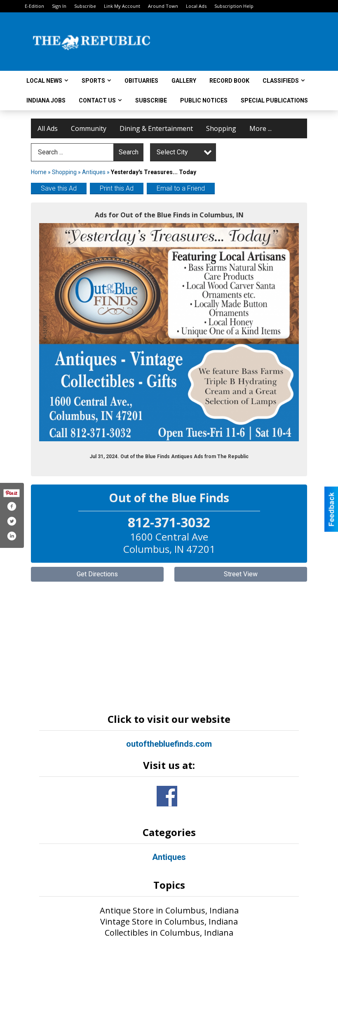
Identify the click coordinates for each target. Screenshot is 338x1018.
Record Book (229, 80)
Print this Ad (117, 188)
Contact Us (97, 100)
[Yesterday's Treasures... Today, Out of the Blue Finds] (169, 332)
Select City (172, 152)
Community (88, 128)
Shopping (221, 128)
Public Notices (204, 100)
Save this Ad (59, 188)
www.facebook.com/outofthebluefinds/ (167, 796)
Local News (44, 80)
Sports (93, 80)
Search (128, 152)
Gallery (183, 80)
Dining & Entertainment (156, 128)
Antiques (94, 172)
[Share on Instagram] (11, 536)
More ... (260, 128)
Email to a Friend (181, 188)
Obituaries (141, 80)
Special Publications (274, 100)
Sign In (59, 6)
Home (39, 172)
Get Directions (97, 574)
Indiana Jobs (46, 100)
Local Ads (196, 6)
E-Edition (34, 6)
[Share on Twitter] (11, 521)
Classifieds (281, 80)
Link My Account (122, 6)
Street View (241, 574)
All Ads (48, 128)
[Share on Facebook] (11, 506)
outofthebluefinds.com (169, 744)
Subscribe (85, 6)
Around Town (163, 6)
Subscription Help (234, 6)
